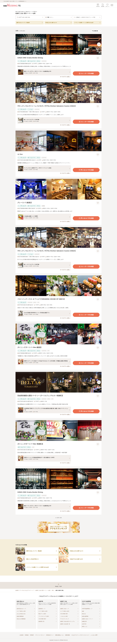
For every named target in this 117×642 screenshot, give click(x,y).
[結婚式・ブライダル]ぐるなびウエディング (25, 590)
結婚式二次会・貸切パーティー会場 (42, 590)
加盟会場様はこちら (59, 635)
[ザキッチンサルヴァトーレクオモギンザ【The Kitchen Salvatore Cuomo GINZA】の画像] (58, 92)
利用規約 (27, 635)
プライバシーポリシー (40, 635)
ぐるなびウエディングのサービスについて (80, 635)
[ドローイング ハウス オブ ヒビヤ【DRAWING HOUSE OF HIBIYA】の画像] (58, 285)
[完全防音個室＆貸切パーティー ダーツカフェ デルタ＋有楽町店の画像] (58, 382)
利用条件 (32, 635)
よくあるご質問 (94, 635)
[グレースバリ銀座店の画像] (58, 189)
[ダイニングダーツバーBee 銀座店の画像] (58, 334)
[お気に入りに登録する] (98, 58)
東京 (53, 590)
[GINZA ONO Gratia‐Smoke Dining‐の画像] (58, 44)
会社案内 (21, 635)
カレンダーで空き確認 (87, 73)
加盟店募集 (67, 635)
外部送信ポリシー (50, 635)
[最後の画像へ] (99, 44)
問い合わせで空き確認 (87, 170)
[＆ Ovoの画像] (58, 141)
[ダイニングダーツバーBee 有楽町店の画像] (58, 430)
